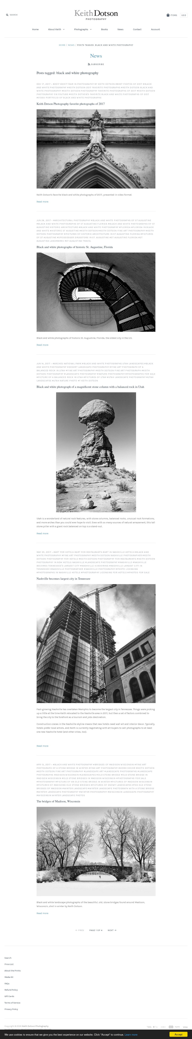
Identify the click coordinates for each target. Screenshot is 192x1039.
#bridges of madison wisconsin (113, 764)
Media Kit (8, 977)
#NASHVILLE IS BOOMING (94, 565)
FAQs (6, 983)
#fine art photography (80, 370)
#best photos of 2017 (129, 84)
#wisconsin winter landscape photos (61, 795)
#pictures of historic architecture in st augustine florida (102, 234)
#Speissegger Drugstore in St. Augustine (83, 237)
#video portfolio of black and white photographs (69, 97)
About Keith (55, 29)
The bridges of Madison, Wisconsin (58, 801)
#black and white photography (98, 227)
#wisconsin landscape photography (131, 792)
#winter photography (93, 792)
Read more (42, 201)
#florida (124, 227)
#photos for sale (138, 572)
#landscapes (88, 775)
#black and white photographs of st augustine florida (72, 224)
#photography (46, 781)
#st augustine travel (78, 241)
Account (155, 29)
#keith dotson (89, 230)
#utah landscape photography (126, 377)
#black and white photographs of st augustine (121, 220)
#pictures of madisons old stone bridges (63, 785)
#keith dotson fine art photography (121, 230)
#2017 (56, 84)
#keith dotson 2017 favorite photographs (93, 87)
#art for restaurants (88, 552)
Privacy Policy (11, 1009)
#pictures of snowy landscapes (111, 785)
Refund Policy (11, 990)
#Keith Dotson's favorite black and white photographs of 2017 (109, 94)
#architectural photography (71, 220)
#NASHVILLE (125, 562)
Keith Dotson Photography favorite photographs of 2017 (71, 104)
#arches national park (67, 363)
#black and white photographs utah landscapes (113, 363)
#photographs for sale (140, 374)
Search (7, 958)
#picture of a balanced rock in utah (60, 377)
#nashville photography (99, 569)
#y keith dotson (88, 380)
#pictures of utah (95, 377)
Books (104, 29)
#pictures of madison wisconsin (131, 781)
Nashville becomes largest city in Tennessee (63, 578)
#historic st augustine (64, 230)
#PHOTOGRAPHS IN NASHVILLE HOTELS (58, 572)
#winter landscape (74, 788)
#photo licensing (127, 569)
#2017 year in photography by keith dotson (87, 84)
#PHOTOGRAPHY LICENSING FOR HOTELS (104, 572)
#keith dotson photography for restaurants (107, 559)
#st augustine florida (124, 237)
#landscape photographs (120, 771)
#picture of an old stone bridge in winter (83, 781)
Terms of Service (12, 1003)
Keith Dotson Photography (35, 1026)
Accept (178, 1034)
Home (35, 29)
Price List (9, 964)
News (120, 29)
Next (111, 930)
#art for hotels (64, 552)
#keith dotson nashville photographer (117, 555)
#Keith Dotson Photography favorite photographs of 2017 (99, 91)
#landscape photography (80, 374)
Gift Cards (9, 996)
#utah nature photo (64, 380)
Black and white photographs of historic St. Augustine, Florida (75, 247)
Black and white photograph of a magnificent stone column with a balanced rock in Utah (90, 387)
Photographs (81, 29)
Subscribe (97, 64)
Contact (137, 29)
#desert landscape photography (88, 367)
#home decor (126, 768)
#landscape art (94, 771)
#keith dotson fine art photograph (118, 370)
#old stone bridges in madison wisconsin (89, 778)
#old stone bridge (108, 775)
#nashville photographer (66, 569)
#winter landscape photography (58, 792)
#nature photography (111, 374)
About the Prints (12, 970)
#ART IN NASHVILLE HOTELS (118, 552)
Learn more (131, 1034)
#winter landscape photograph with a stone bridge (121, 788)
